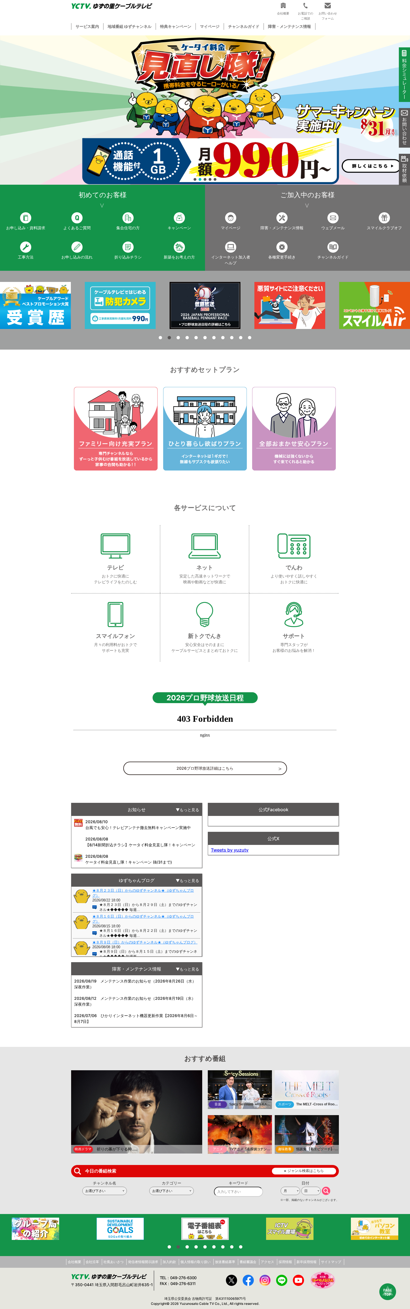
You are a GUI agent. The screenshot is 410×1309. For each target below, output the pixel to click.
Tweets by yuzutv (230, 850)
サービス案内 (87, 26)
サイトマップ (331, 1262)
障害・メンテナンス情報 (289, 26)
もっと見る (189, 809)
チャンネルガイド (243, 26)
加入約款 (169, 1262)
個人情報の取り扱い (195, 1262)
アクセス (267, 1262)
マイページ (210, 26)
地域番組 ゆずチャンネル (129, 26)
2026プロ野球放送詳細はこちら (205, 768)
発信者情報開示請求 (143, 1262)
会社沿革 (92, 1262)
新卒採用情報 (306, 1262)
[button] (205, 110)
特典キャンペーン (175, 26)
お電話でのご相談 (305, 15)
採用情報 (285, 1262)
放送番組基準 (225, 1262)
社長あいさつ (113, 1262)
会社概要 (74, 1262)
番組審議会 (248, 1262)
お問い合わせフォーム (328, 15)
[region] (205, 110)
